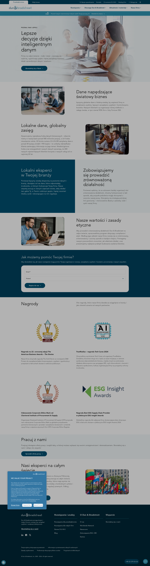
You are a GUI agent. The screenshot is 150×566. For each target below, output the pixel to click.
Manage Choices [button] (15, 505)
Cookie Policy (32, 500)
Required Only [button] (27, 505)
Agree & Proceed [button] (38, 505)
